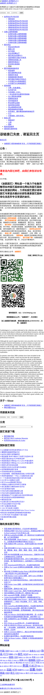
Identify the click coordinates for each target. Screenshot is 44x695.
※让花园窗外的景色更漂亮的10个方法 (14, 450)
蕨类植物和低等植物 (15, 109)
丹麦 (12, 651)
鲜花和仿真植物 (14, 64)
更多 (1, 519)
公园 (18, 651)
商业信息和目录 (14, 47)
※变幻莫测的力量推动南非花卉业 (12, 486)
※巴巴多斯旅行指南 (7, 489)
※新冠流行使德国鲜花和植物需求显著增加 (15, 513)
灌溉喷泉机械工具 (14, 60)
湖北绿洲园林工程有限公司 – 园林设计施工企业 (21, 593)
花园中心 (23, 670)
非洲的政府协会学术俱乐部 (18, 29)
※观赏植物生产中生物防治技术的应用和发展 (16, 495)
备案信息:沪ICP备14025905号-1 (11, 688)
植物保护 (11, 120)
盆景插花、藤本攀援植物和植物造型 (21, 111)
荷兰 (15, 673)
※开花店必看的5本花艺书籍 (10, 504)
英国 (5, 673)
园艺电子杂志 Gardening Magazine (16, 438)
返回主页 (3, 140)
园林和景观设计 (14, 62)
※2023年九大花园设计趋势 (10, 480)
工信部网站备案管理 (7, 684)
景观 (36, 657)
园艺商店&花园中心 (15, 55)
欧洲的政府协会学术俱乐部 (18, 23)
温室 (12, 662)
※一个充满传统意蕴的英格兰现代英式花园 (15, 478)
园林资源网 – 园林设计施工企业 (15, 589)
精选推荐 (11, 70)
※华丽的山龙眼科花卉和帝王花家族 (13, 484)
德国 (13, 657)
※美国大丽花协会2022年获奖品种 (12, 458)
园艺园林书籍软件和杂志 (17, 79)
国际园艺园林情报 (10, 129)
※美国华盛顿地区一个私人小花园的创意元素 (16, 476)
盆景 (6, 666)
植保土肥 (7, 118)
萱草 (22, 673)
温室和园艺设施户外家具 (17, 57)
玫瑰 (39, 662)
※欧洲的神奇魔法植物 (8, 517)
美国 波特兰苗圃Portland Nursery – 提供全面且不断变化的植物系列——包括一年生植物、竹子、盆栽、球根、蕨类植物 (23, 602)
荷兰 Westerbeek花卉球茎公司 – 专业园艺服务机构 (22, 565)
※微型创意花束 (5, 499)
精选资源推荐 (9, 126)
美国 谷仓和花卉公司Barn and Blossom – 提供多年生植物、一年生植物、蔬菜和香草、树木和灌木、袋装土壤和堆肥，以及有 (23, 627)
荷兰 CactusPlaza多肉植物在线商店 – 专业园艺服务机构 (23, 606)
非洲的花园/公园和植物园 (17, 42)
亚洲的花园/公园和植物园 (17, 34)
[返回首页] (9, 1)
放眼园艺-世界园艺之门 (8, 3)
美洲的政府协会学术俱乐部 (18, 25)
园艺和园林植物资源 (11, 68)
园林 (13, 654)
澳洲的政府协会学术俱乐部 (18, 27)
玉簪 (33, 662)
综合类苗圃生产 (14, 53)
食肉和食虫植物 (14, 105)
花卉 (3, 670)
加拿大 (35, 651)
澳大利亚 (20, 662)
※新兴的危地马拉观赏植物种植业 (12, 497)
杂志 (5, 660)
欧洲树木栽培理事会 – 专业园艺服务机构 (19, 636)
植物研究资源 (13, 75)
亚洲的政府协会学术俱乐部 (18, 21)
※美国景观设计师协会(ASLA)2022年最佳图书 (16, 463)
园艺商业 (7, 45)
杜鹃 (11, 660)
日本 (29, 657)
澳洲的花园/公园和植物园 (17, 38)
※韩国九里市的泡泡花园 (9, 465)
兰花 (25, 651)
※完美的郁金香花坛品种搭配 (10, 471)
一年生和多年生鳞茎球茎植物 (18, 94)
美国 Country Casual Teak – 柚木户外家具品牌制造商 (22, 591)
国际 (31, 654)
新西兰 (22, 657)
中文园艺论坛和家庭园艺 (17, 81)
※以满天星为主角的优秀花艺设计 (12, 502)
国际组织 (11, 19)
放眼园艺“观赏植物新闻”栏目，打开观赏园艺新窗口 (23, 143)
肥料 (9, 124)
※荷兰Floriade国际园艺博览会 (11, 482)
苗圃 (36, 669)
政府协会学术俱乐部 (11, 17)
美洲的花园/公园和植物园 (17, 40)
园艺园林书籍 (9, 436)
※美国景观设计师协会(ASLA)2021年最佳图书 (16, 461)
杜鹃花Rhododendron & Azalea (14, 440)
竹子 (9, 113)
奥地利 (5, 657)
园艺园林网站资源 (14, 73)
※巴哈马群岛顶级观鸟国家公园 (11, 493)
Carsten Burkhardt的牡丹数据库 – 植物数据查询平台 (22, 597)
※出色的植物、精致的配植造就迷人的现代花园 (17, 474)
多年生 (37, 654)
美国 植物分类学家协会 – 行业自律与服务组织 (20, 529)
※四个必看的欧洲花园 (8, 506)
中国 (5, 651)
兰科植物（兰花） (14, 92)
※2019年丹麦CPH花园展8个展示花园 (13, 515)
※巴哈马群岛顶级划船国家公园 (11, 491)
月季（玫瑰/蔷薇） (15, 88)
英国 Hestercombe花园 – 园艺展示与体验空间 (20, 608)
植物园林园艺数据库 (15, 77)
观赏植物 (7, 85)
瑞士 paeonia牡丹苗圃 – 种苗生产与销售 (18, 595)
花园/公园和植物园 (11, 32)
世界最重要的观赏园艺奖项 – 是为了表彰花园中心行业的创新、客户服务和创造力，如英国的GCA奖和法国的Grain (24, 561)
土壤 (9, 122)
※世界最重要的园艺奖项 (9, 469)
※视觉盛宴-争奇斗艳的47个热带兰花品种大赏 (16, 456)
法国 (6, 662)
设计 (29, 673)
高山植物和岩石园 (14, 107)
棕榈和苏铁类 (13, 98)
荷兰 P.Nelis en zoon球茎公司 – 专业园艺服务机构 (21, 623)
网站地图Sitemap (10, 407)
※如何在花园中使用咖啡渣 (10, 454)
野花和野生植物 (14, 103)
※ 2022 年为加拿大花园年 (9, 508)
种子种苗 (11, 51)
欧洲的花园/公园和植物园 (17, 36)
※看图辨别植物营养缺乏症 (10, 452)
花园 (12, 669)
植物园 (35, 660)
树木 (16, 660)
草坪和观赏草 (13, 101)
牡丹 (28, 662)
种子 (13, 666)
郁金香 (37, 673)
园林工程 (11, 49)
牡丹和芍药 (12, 90)
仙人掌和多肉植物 (14, 96)
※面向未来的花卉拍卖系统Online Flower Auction (17, 510)
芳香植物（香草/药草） (16, 116)
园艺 (23, 654)
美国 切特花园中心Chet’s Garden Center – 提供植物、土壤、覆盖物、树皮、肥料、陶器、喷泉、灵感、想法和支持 (23, 550)
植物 (23, 660)
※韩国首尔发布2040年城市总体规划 (13, 467)
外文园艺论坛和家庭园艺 (17, 83)
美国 (29, 665)
